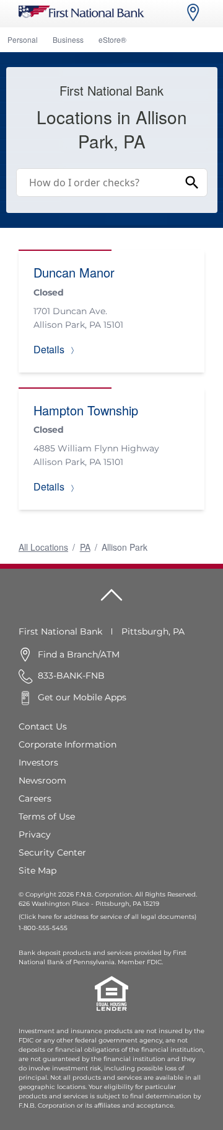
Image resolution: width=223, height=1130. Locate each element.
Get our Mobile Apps (82, 697)
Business (68, 39)
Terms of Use (47, 816)
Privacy (35, 834)
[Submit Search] (192, 182)
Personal (22, 39)
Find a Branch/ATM (79, 654)
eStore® (112, 39)
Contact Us (43, 726)
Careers (35, 798)
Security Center (52, 852)
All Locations (43, 547)
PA (85, 547)
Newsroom (42, 780)
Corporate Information (67, 744)
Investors (38, 762)
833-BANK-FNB (71, 675)
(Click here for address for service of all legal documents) (107, 917)
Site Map (37, 870)
